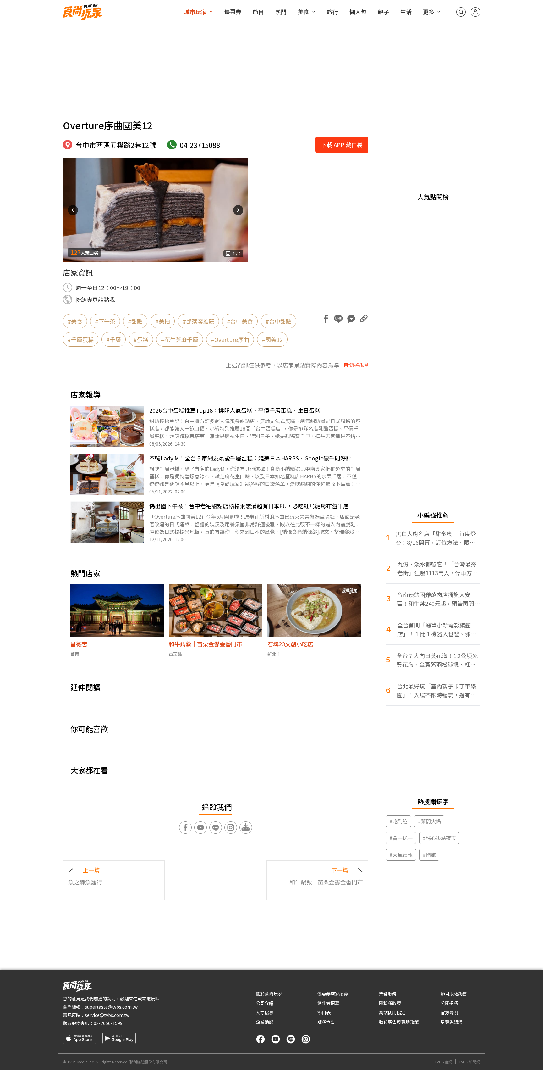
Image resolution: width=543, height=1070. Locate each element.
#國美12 (272, 339)
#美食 (75, 321)
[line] (290, 1039)
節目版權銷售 (454, 993)
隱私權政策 (390, 1003)
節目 (258, 12)
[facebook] (260, 1039)
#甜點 (135, 321)
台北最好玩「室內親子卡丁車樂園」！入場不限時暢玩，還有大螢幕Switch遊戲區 (436, 690)
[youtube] (275, 1039)
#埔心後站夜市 (439, 838)
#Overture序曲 (230, 339)
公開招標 (449, 1003)
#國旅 (429, 854)
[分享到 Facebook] (326, 318)
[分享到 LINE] (338, 318)
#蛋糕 (141, 339)
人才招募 (264, 1012)
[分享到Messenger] (351, 318)
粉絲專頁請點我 (95, 299)
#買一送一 (401, 838)
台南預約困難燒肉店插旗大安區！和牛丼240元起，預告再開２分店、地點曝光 (438, 599)
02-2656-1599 (108, 1023)
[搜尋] (461, 12)
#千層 (113, 339)
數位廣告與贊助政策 (399, 1022)
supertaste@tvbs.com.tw (111, 1007)
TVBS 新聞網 (469, 1061)
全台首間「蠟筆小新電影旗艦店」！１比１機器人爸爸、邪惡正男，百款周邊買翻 (436, 629)
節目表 (324, 1012)
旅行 (332, 12)
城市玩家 (195, 12)
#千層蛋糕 (81, 339)
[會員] (475, 12)
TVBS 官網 (443, 1061)
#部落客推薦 (198, 321)
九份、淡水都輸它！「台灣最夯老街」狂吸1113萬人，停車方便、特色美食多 (436, 568)
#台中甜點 (279, 321)
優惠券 (232, 12)
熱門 (281, 12)
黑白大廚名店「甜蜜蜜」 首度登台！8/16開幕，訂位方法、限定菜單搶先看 (436, 538)
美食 (303, 12)
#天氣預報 (401, 854)
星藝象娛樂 (452, 1022)
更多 (428, 12)
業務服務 (388, 993)
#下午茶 (105, 321)
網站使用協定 (392, 1012)
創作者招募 (328, 1003)
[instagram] (305, 1039)
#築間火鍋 (429, 821)
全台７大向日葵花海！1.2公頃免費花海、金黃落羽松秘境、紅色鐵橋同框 (437, 660)
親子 (383, 12)
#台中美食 (240, 321)
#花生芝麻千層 (179, 339)
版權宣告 (326, 1022)
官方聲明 (449, 1012)
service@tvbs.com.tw (107, 1015)
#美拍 (162, 321)
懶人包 (357, 12)
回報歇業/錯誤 (356, 364)
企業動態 (264, 1022)
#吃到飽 (398, 821)
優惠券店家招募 (332, 993)
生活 (406, 12)
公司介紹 (264, 1003)
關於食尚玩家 (269, 993)
